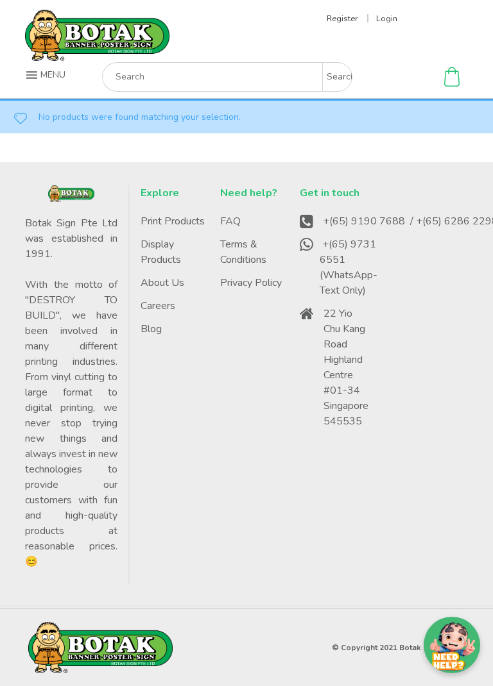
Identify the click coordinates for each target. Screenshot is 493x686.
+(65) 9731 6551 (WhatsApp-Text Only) (348, 267)
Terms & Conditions (243, 252)
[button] (47, 75)
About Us (162, 283)
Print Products (173, 221)
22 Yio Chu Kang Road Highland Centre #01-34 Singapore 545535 (346, 367)
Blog (151, 329)
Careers (158, 306)
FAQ (230, 221)
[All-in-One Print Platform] (97, 55)
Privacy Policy (251, 283)
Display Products (161, 252)
